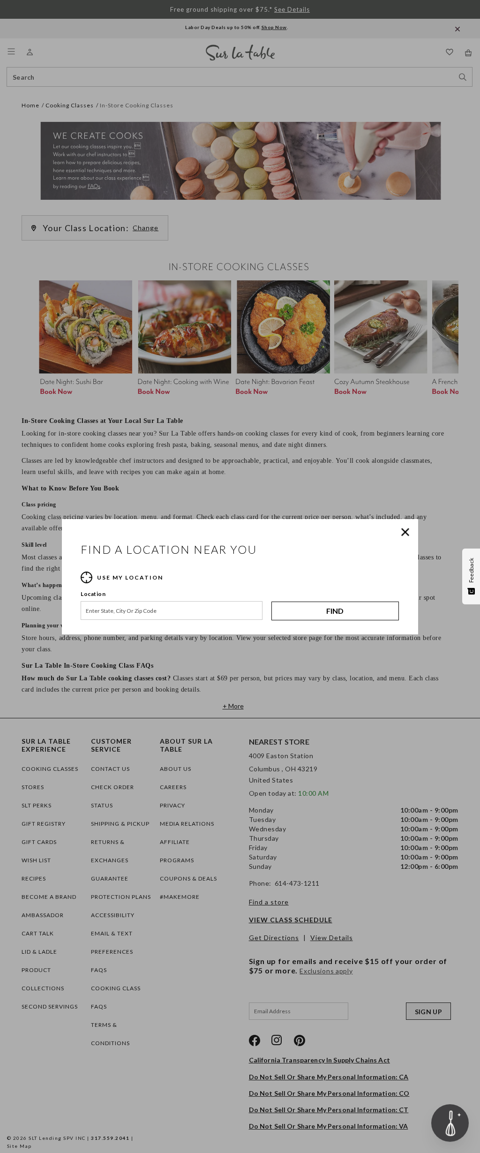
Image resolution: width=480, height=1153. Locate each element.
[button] (407, 532)
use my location (130, 577)
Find (335, 610)
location (93, 593)
